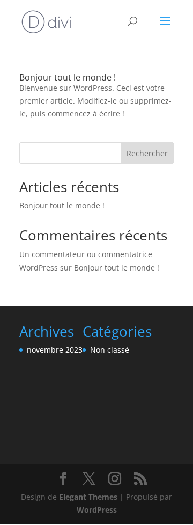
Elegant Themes (88, 497)
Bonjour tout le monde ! (67, 77)
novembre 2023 (55, 350)
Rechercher (147, 153)
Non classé (109, 350)
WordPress (97, 510)
